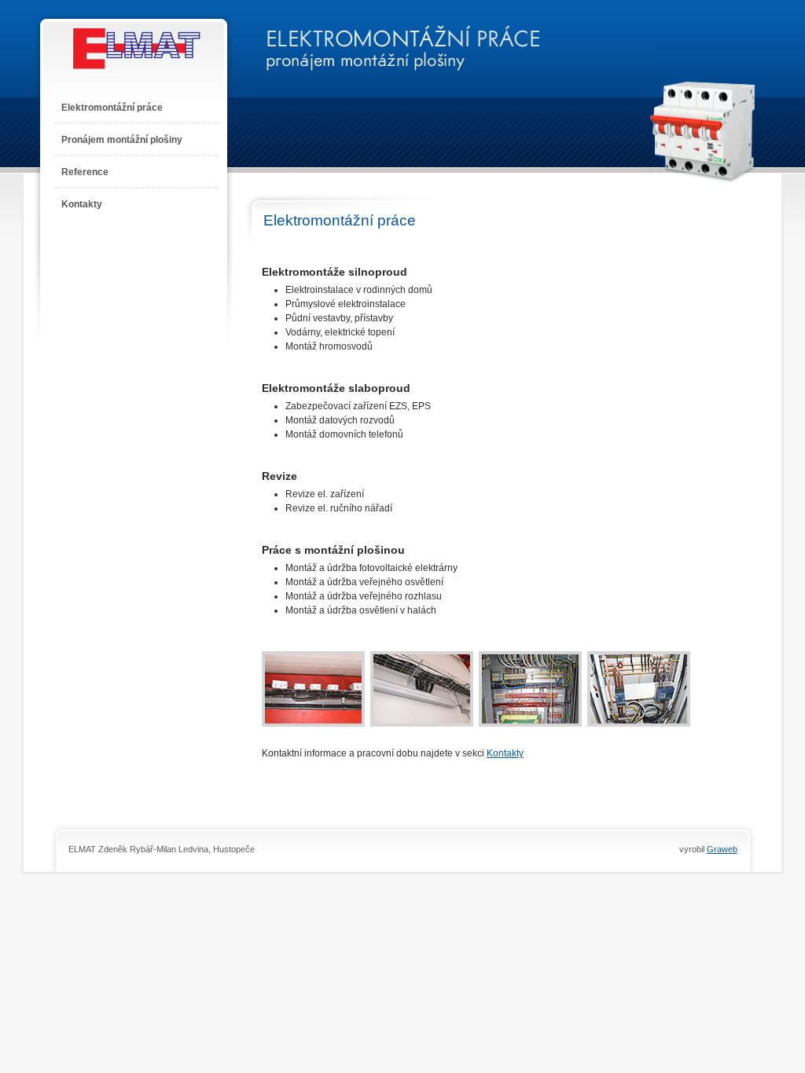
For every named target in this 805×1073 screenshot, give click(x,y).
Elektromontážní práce (112, 107)
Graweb (722, 849)
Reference (84, 172)
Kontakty (81, 204)
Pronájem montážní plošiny (121, 139)
